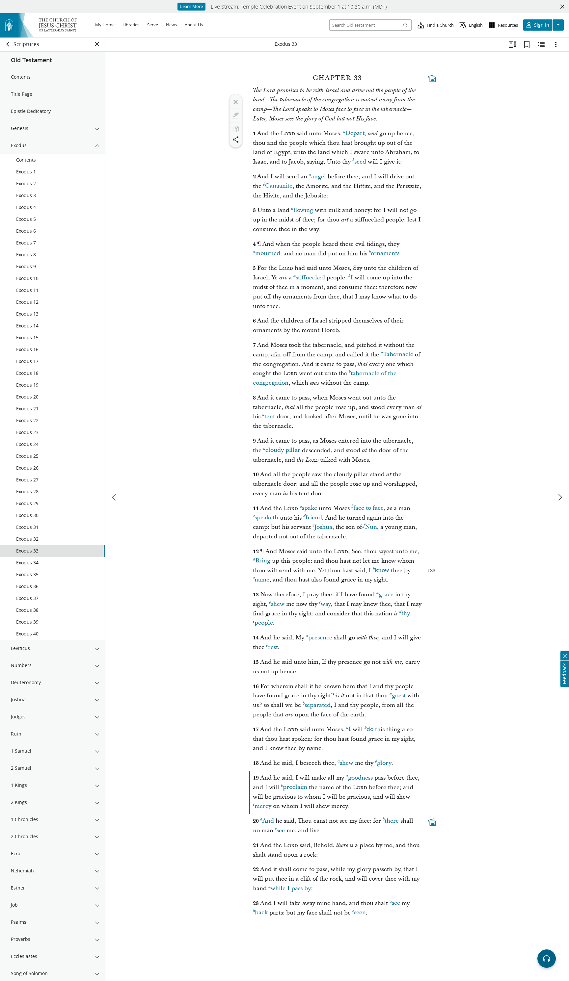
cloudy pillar (282, 450)
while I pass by (291, 888)
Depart (355, 133)
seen (360, 913)
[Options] (555, 44)
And (268, 821)
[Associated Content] (432, 78)
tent (269, 416)
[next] (559, 497)
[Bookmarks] (526, 44)
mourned (267, 253)
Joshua (323, 527)
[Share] (235, 139)
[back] (8, 44)
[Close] (235, 102)
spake (309, 508)
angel (318, 176)
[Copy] (235, 129)
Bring (262, 561)
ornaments (385, 253)
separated (318, 705)
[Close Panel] (97, 44)
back (261, 913)
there (392, 821)
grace (386, 594)
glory (384, 763)
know (382, 570)
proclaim (295, 787)
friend (314, 518)
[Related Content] (541, 44)
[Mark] (235, 115)
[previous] (114, 497)
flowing (303, 210)
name (262, 580)
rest (273, 647)
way (326, 604)
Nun (371, 527)
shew (277, 604)
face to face (368, 508)
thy (405, 613)
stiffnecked (310, 277)
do (369, 729)
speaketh (266, 518)
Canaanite (278, 186)
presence (320, 637)
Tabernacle (398, 354)
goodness (360, 778)
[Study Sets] (512, 44)
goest (399, 695)
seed (360, 162)
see (281, 830)
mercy (263, 806)
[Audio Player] (546, 958)
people (264, 623)
